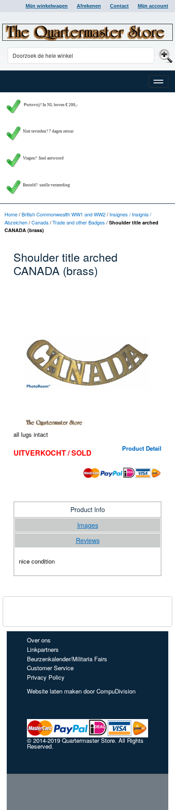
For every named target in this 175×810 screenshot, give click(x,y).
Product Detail (142, 448)
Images (87, 525)
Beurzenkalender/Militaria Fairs (67, 659)
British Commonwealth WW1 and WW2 (63, 214)
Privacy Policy (46, 677)
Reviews (88, 540)
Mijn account (153, 6)
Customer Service (50, 668)
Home (11, 214)
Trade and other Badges (78, 222)
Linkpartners (43, 649)
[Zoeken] (164, 55)
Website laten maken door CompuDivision (81, 691)
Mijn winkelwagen (47, 6)
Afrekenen (89, 6)
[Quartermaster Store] (87, 32)
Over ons (39, 640)
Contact (119, 6)
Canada (39, 222)
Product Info (87, 509)
